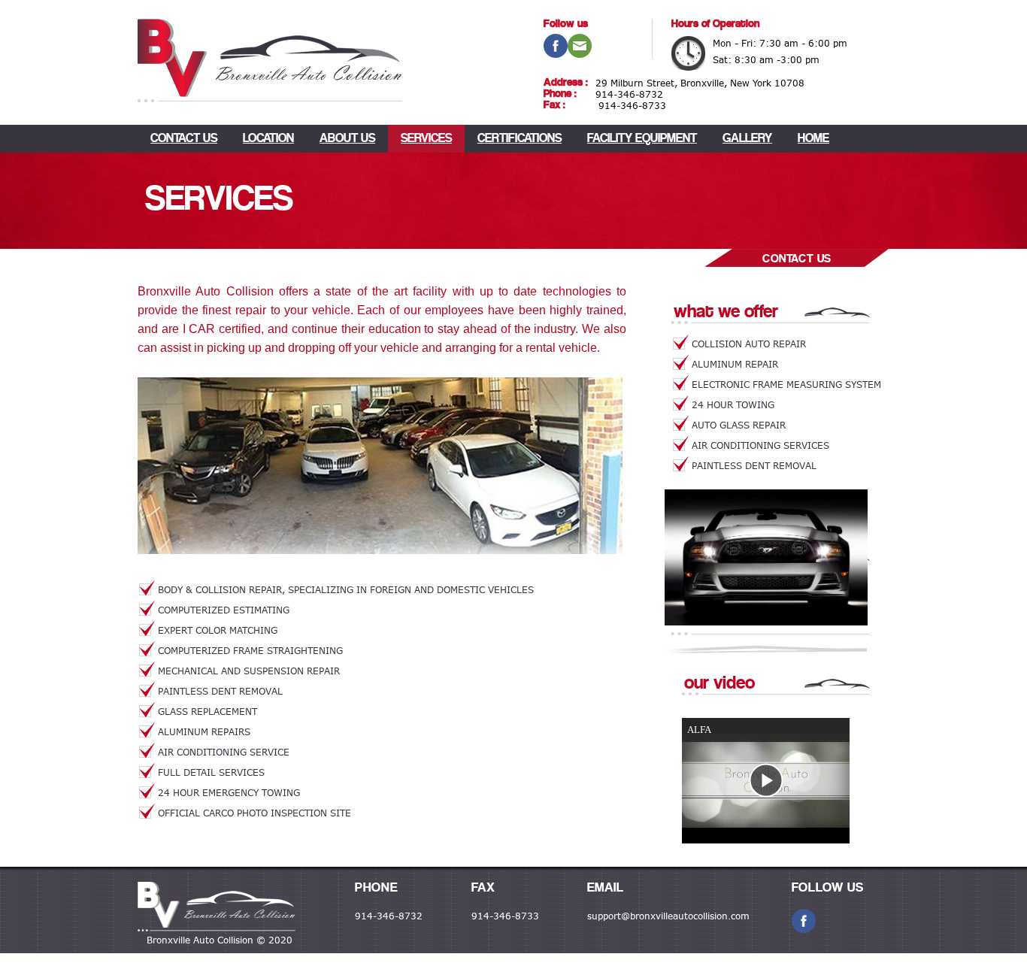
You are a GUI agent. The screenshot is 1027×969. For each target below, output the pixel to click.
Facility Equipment (642, 138)
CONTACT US (183, 138)
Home (813, 138)
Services (426, 138)
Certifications (519, 138)
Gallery (747, 138)
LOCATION (268, 138)
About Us (347, 138)
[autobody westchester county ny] (216, 908)
